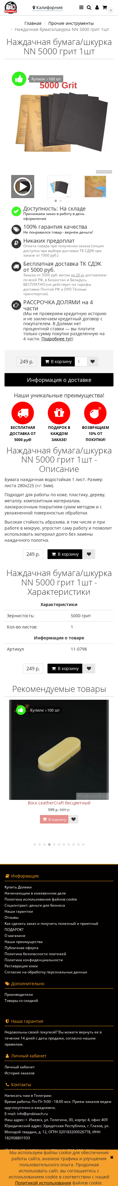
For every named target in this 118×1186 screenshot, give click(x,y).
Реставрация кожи (21, 966)
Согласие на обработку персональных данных (46, 972)
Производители (19, 994)
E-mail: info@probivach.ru (26, 1113)
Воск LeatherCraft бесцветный (59, 803)
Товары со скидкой (21, 1000)
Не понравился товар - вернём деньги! (58, 232)
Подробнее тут (56, 339)
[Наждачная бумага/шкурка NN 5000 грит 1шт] (59, 120)
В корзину (61, 361)
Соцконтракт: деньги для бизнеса (35, 905)
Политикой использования (43, 1183)
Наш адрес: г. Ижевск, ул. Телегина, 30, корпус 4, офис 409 (56, 1119)
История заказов (19, 1073)
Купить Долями (18, 887)
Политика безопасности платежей (35, 953)
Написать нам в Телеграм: (28, 1095)
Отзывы (11, 917)
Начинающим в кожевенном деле (35, 893)
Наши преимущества (24, 941)
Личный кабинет (20, 1067)
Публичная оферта (21, 947)
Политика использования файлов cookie (41, 899)
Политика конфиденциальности (34, 959)
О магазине (15, 935)
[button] (107, 7)
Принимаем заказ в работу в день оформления (53, 216)
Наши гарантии (19, 911)
